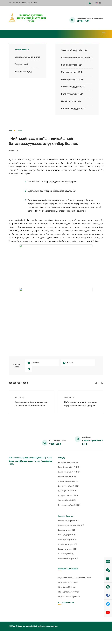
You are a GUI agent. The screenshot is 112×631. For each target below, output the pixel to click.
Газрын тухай (21, 64)
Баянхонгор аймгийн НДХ (69, 472)
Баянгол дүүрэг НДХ (71, 64)
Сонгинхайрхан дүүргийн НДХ (77, 57)
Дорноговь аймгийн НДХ (68, 486)
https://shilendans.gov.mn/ (69, 596)
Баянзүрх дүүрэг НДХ (72, 79)
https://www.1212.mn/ (66, 587)
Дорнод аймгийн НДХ (67, 490)
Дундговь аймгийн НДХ (68, 495)
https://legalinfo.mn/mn (67, 582)
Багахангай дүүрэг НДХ (73, 108)
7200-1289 (83, 21)
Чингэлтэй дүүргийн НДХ (74, 50)
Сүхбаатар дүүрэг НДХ (72, 86)
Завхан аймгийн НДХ (67, 500)
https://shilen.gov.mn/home (69, 592)
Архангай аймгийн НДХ (68, 462)
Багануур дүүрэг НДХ (72, 93)
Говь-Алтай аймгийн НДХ (68, 481)
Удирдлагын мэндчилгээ (27, 57)
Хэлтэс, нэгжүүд (23, 71)
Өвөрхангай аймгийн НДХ (69, 505)
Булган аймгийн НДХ (67, 476)
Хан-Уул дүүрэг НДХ (71, 72)
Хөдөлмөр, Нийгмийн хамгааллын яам (74, 577)
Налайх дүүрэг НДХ (71, 101)
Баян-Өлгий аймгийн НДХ (69, 467)
